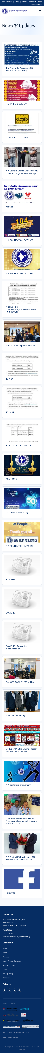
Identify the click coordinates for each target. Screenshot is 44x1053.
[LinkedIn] (14, 990)
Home (5, 948)
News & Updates (36, 4)
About (40, 2)
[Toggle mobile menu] (40, 11)
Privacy (24, 2)
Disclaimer (32, 2)
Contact (5, 969)
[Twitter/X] (9, 990)
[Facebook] (4, 990)
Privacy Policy (8, 974)
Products (6, 957)
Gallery (17, 2)
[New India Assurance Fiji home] (14, 11)
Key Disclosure (7, 2)
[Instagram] (19, 990)
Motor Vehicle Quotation (12, 961)
